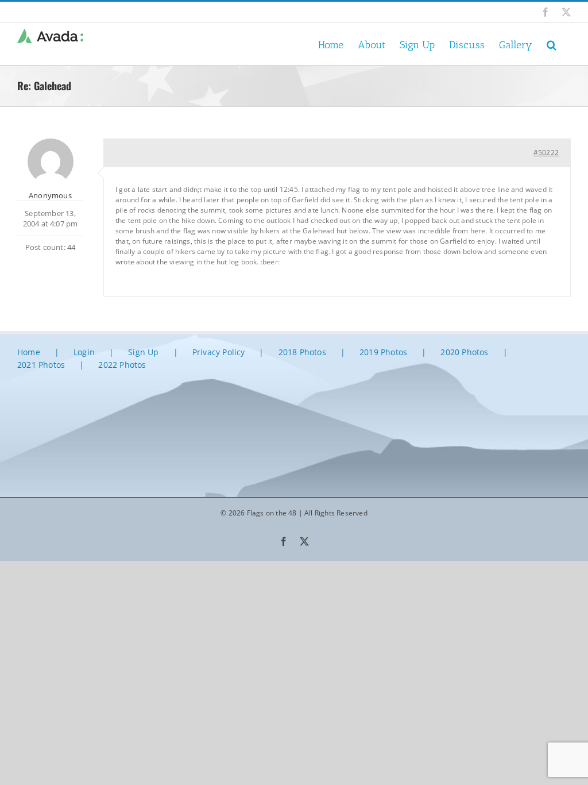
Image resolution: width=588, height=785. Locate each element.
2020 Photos (464, 352)
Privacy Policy (218, 352)
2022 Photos (122, 364)
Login (84, 352)
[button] (551, 44)
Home (28, 352)
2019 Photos (383, 352)
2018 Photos (302, 352)
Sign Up (143, 352)
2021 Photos (41, 364)
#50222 (546, 152)
